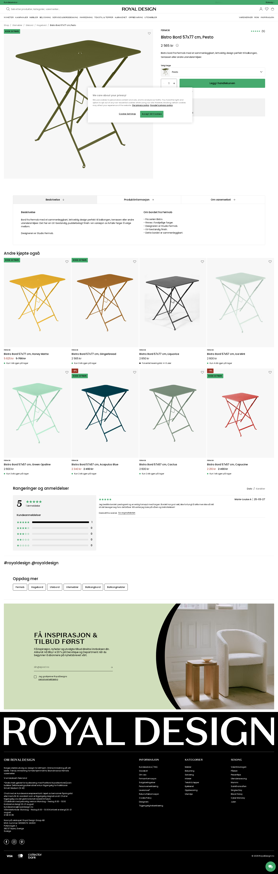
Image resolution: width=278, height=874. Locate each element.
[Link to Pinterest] (21, 841)
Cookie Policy (145, 798)
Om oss (142, 775)
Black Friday (237, 794)
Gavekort (143, 771)
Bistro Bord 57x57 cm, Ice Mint (226, 354)
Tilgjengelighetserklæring (151, 806)
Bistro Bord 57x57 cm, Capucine (227, 464)
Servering (189, 775)
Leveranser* (144, 790)
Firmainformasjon (147, 779)
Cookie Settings (127, 114)
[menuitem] (9, 17)
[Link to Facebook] (6, 841)
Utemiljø (189, 794)
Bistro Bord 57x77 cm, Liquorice (159, 354)
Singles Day (236, 790)
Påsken (234, 771)
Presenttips (236, 775)
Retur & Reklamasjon (149, 794)
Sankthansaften (238, 786)
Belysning (189, 771)
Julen (233, 802)
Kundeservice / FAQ (148, 767)
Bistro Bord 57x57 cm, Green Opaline (27, 464)
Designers (143, 802)
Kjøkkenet (189, 786)
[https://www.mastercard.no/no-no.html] (20, 856)
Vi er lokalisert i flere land (15, 778)
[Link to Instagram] (14, 841)
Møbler (188, 767)
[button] (270, 2)
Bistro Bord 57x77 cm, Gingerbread (94, 354)
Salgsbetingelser (147, 782)
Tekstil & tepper (192, 782)
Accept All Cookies (152, 114)
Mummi (234, 782)
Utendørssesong (239, 779)
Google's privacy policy (161, 105)
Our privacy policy (140, 105)
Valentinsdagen (238, 767)
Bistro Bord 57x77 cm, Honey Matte (26, 354)
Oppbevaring (191, 790)
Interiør (188, 779)
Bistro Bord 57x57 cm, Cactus (158, 464)
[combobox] (270, 2)
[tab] (55, 199)
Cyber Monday (238, 798)
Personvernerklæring (148, 786)
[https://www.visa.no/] (9, 856)
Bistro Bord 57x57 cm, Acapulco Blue (95, 464)
